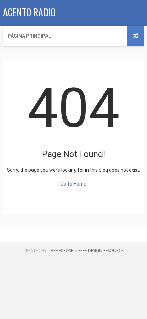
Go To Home (73, 184)
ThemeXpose (60, 250)
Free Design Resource (100, 250)
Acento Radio (29, 12)
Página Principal (29, 36)
